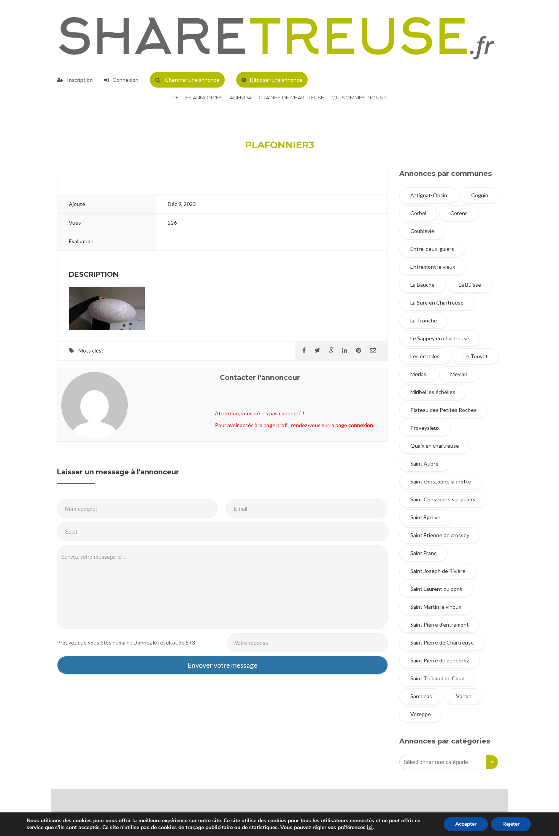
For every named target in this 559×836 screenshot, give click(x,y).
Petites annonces (197, 97)
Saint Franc (423, 553)
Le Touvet (476, 356)
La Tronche (423, 320)
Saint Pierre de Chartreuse (442, 642)
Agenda (240, 97)
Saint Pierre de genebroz (439, 660)
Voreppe (420, 714)
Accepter (465, 824)
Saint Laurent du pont (436, 589)
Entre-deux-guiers (432, 249)
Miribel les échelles (432, 392)
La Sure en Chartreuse (437, 302)
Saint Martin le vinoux (435, 606)
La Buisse (470, 284)
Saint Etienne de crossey (439, 535)
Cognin (479, 195)
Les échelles (425, 356)
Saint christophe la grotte (440, 481)
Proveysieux (425, 427)
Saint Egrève (425, 517)
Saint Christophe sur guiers (442, 499)
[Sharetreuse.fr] (276, 36)
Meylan (458, 374)
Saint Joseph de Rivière (437, 571)
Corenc (459, 213)
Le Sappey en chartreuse (439, 338)
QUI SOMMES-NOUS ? (359, 97)
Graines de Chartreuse (291, 97)
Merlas (418, 374)
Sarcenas (421, 696)
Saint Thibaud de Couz (437, 678)
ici (370, 827)
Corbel (418, 213)
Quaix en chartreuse (434, 445)
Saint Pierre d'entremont (439, 624)
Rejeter (510, 824)
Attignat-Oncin (428, 195)
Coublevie (422, 231)
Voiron (464, 696)
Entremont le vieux (432, 266)
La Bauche (422, 284)
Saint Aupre (424, 463)
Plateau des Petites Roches (443, 410)
